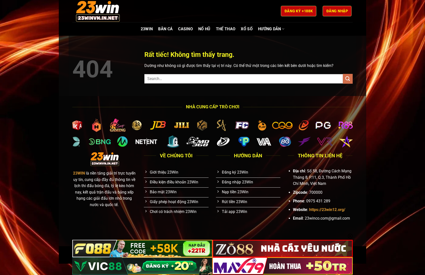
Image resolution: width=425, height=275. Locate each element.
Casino (185, 29)
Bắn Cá (165, 29)
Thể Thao (226, 29)
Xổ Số (247, 29)
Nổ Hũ (204, 29)
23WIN (147, 29)
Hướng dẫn (269, 29)
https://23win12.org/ (327, 209)
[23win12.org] (96, 11)
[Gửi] (348, 78)
